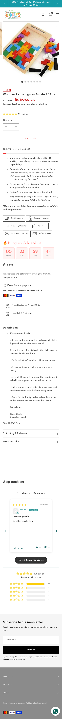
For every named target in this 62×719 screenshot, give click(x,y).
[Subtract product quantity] (6, 127)
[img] (20, 505)
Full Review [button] (18, 548)
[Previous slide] (5, 531)
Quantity (7, 120)
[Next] (57, 3)
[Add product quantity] (16, 127)
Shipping (20, 104)
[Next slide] (56, 531)
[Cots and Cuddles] (13, 14)
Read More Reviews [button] (31, 560)
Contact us (27, 313)
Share (10, 265)
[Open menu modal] (57, 14)
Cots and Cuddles (25, 703)
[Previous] (5, 3)
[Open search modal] (43, 14)
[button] (10, 114)
